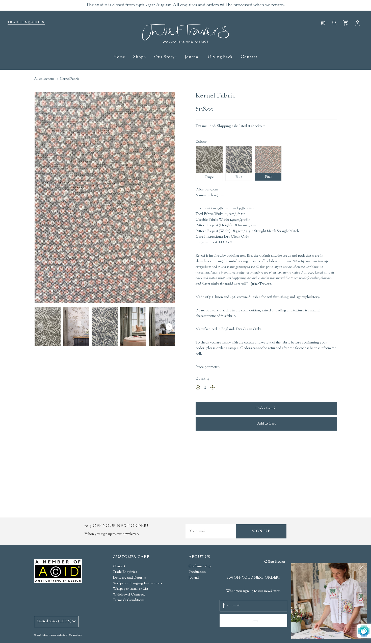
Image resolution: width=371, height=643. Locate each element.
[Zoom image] (105, 198)
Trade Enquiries (26, 22)
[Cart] (345, 22)
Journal (192, 57)
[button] (49, 198)
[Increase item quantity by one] (212, 388)
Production (197, 572)
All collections (44, 79)
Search (334, 22)
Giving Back (220, 57)
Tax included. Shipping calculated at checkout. (231, 126)
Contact (249, 57)
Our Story (164, 57)
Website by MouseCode (69, 635)
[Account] (357, 22)
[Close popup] (361, 568)
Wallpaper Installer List (130, 588)
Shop (138, 57)
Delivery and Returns (129, 577)
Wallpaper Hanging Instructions (137, 583)
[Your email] (211, 531)
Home (119, 57)
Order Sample (266, 408)
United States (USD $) (54, 621)
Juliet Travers (49, 635)
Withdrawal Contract (129, 594)
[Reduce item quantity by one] (197, 388)
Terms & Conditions (128, 600)
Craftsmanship (199, 566)
